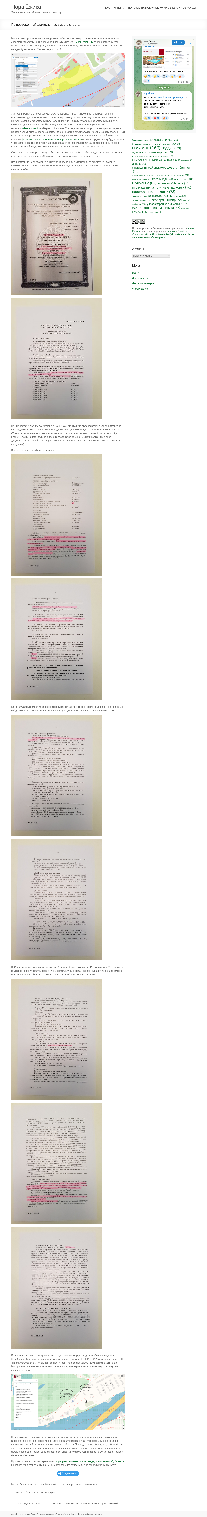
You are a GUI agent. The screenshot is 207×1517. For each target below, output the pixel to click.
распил (180, 196)
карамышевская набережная (145, 175)
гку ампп (146, 147)
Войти (135, 272)
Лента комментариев (144, 283)
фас (137, 207)
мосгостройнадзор (178, 175)
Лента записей (140, 277)
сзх (186, 200)
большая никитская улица (147, 143)
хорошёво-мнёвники (162, 207)
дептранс (172, 159)
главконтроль (160, 152)
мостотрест (183, 179)
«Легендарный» (31, 128)
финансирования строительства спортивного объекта (52, 139)
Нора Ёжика (26, 6)
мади (162, 175)
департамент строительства (147, 160)
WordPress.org (140, 288)
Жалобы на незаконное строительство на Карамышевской (87, 1503)
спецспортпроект (71, 1484)
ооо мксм (138, 188)
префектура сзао (141, 196)
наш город (167, 183)
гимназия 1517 (171, 144)
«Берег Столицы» (83, 41)
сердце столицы (141, 200)
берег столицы (28, 1484)
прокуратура (162, 195)
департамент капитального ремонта (153, 156)
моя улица (144, 183)
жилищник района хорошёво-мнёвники (161, 169)
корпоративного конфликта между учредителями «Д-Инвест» (90, 1461)
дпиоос (139, 163)
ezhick (19, 1492)
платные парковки (173, 187)
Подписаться (69, 1473)
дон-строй (186, 160)
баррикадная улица (142, 140)
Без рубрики (50, 1492)
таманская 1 (91, 1484)
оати (183, 183)
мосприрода (162, 179)
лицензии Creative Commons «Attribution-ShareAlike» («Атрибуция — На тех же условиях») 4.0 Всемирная (163, 234)
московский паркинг (141, 179)
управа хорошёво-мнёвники (167, 204)
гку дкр (171, 148)
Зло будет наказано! (27, 1503)
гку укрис (139, 152)
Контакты (119, 7)
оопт (150, 188)
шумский (140, 211)
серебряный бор (49, 1484)
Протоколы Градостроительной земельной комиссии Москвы (162, 7)
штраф (185, 208)
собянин (139, 204)
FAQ (107, 7)
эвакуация (156, 212)
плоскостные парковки (153, 191)
